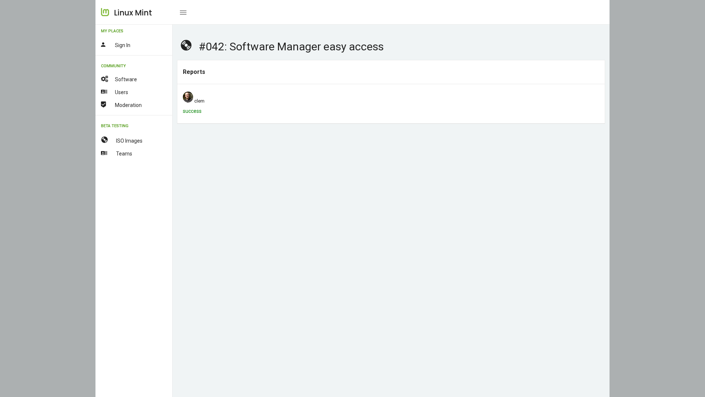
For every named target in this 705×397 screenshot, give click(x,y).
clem (199, 101)
